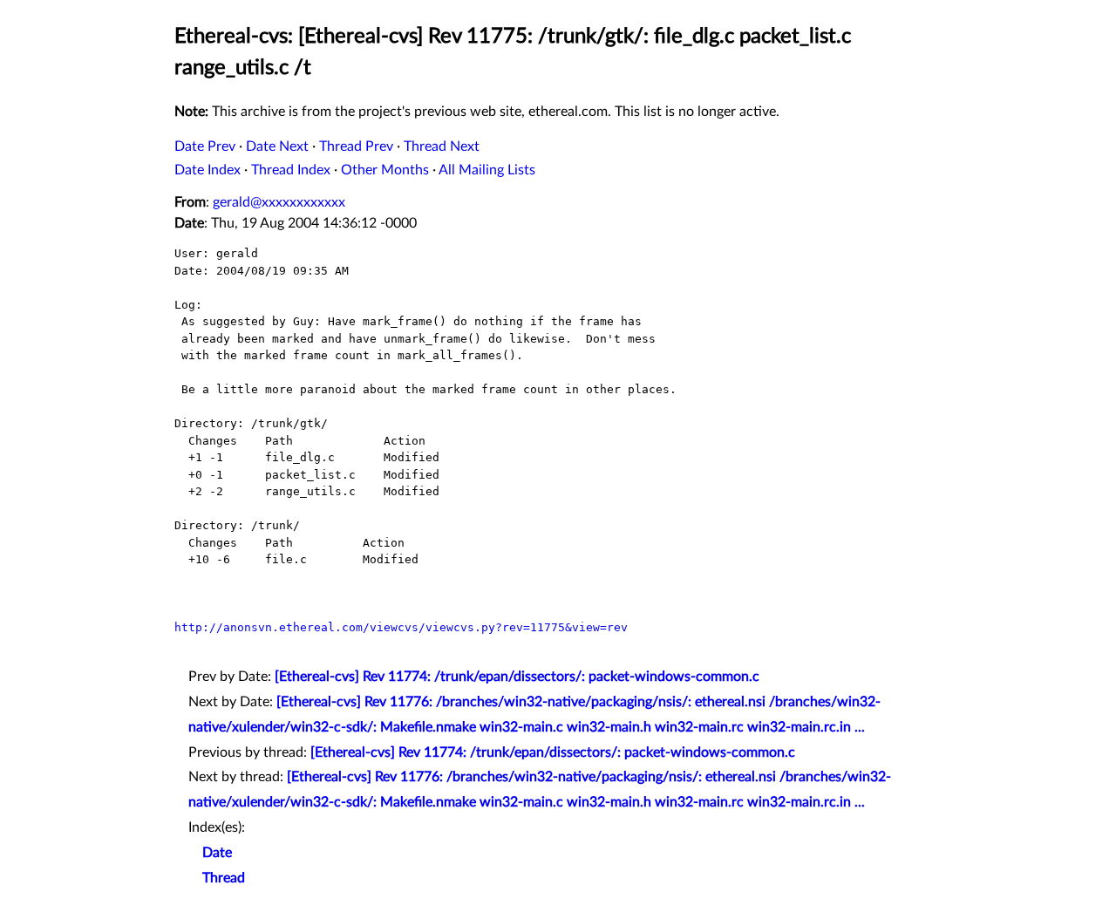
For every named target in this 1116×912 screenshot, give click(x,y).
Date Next (277, 146)
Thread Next (442, 146)
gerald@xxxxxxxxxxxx (279, 202)
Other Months (385, 170)
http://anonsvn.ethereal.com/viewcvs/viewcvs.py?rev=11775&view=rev (401, 627)
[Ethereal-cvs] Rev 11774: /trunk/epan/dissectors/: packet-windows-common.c (517, 677)
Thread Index (290, 170)
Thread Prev (356, 146)
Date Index (207, 170)
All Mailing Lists (487, 170)
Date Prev (204, 146)
